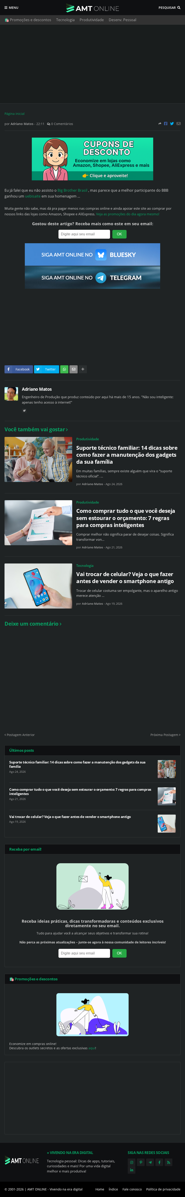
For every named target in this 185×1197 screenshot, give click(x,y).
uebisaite (33, 196)
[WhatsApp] (64, 369)
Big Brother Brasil (72, 190)
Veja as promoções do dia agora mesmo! (127, 214)
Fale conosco (132, 1189)
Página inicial (15, 113)
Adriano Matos (37, 389)
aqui (91, 1048)
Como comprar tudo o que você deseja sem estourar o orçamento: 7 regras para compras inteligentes (125, 517)
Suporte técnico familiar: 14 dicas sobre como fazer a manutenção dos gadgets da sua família (126, 454)
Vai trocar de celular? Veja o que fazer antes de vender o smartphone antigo (125, 577)
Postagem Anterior (21, 735)
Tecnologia (65, 19)
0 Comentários (62, 124)
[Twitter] (172, 123)
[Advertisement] (92, 63)
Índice (113, 1189)
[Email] (178, 123)
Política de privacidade (163, 1189)
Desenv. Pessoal (122, 19)
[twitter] (24, 410)
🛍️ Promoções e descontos (28, 19)
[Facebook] (165, 123)
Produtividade (92, 19)
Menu (13, 7)
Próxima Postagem (164, 735)
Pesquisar (167, 7)
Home (99, 1189)
